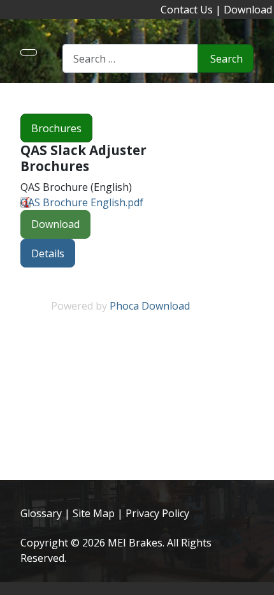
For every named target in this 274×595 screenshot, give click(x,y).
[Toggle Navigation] (28, 52)
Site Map (94, 513)
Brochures (56, 128)
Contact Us (187, 10)
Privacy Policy (157, 513)
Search (226, 59)
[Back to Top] (258, 579)
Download (248, 10)
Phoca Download (150, 306)
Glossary (41, 513)
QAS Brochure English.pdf (81, 202)
